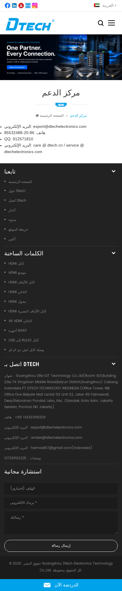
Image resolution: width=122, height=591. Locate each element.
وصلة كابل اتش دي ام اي (26, 350)
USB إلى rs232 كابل (24, 340)
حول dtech (17, 191)
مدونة (12, 220)
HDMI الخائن (18, 292)
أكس (12, 239)
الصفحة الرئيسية (52, 115)
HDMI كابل (16, 263)
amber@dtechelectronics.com (56, 437)
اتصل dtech (17, 200)
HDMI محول (17, 301)
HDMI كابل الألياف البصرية (28, 311)
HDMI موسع (17, 272)
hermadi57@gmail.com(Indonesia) (61, 448)
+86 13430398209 (30, 417)
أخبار (12, 210)
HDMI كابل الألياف (22, 282)
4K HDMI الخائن (20, 321)
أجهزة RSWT (18, 330)
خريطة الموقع (18, 229)
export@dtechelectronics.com (56, 427)
